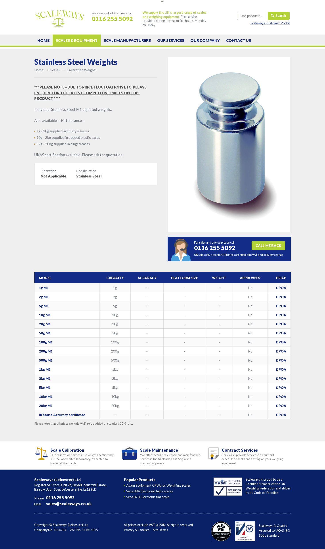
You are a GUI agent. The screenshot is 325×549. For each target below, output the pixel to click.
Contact (238, 40)
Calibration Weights (82, 70)
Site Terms (160, 530)
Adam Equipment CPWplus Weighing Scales (158, 485)
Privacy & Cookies (136, 530)
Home (43, 40)
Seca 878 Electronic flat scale (147, 497)
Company (205, 40)
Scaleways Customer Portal (270, 23)
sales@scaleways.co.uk (69, 503)
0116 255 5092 (60, 497)
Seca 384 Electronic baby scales (149, 491)
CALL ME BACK (268, 245)
